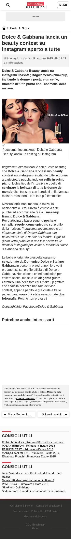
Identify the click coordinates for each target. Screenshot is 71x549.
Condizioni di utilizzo (48, 505)
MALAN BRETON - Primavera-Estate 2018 (28, 445)
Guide (14, 28)
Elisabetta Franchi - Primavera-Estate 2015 (29, 456)
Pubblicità (36, 511)
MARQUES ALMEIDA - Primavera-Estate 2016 (31, 452)
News (25, 28)
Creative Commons (25, 398)
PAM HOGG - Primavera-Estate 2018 (25, 483)
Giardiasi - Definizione (15, 487)
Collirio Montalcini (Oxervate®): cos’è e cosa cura (33, 442)
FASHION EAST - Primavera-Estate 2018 (27, 449)
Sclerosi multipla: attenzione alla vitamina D (52, 415)
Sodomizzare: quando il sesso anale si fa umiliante (33, 491)
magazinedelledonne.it (21, 395)
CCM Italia (51, 511)
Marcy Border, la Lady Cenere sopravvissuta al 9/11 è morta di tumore (18, 415)
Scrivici (29, 505)
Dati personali (20, 511)
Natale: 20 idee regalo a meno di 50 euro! (28, 480)
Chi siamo (16, 505)
